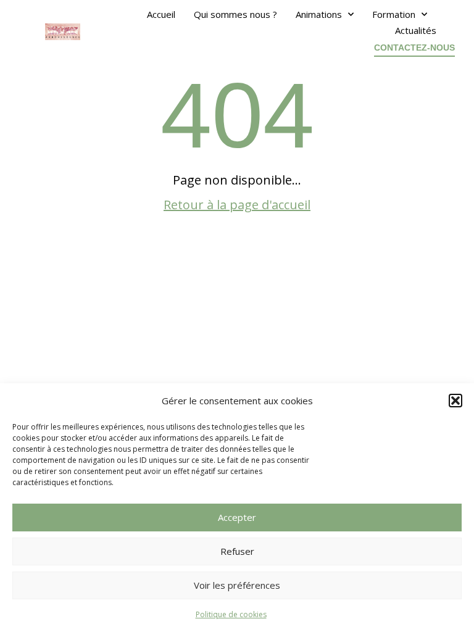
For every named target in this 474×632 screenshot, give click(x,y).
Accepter (237, 517)
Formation (393, 14)
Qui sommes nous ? (235, 14)
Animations (319, 14)
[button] (455, 400)
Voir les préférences (237, 585)
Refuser (237, 551)
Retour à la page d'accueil (237, 204)
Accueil (161, 14)
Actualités (415, 30)
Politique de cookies (231, 614)
